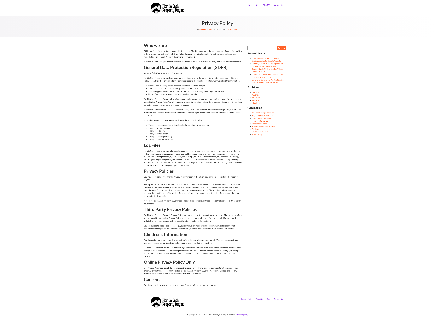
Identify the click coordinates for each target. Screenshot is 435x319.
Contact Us (278, 5)
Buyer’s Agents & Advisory (262, 115)
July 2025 (255, 95)
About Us (266, 5)
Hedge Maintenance (260, 121)
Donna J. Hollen (205, 29)
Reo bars (255, 129)
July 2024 (255, 100)
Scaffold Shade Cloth (260, 132)
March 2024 (257, 103)
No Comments (232, 29)
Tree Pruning (257, 134)
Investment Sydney (259, 123)
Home (250, 5)
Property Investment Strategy (263, 126)
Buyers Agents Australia (261, 118)
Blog (258, 5)
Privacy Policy (246, 299)
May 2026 (256, 92)
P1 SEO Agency (242, 315)
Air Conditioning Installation (263, 113)
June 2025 (256, 97)
